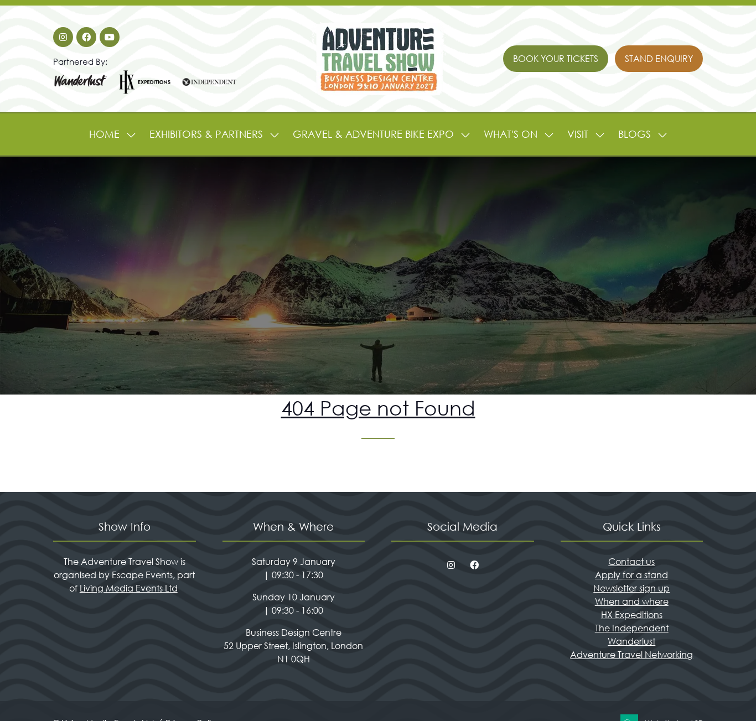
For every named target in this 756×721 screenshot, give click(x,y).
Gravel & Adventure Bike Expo (373, 134)
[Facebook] (86, 37)
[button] (555, 58)
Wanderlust (631, 641)
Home (104, 134)
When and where (632, 601)
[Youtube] (110, 37)
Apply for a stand (631, 574)
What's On (510, 134)
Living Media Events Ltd (129, 588)
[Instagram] (63, 37)
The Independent (632, 628)
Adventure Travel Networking (631, 654)
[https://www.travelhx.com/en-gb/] (145, 92)
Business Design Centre (293, 632)
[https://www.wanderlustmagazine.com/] (80, 92)
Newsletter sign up (631, 588)
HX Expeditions (631, 614)
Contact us (631, 561)
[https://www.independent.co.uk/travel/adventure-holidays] (209, 92)
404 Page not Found (378, 408)
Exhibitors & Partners (206, 134)
